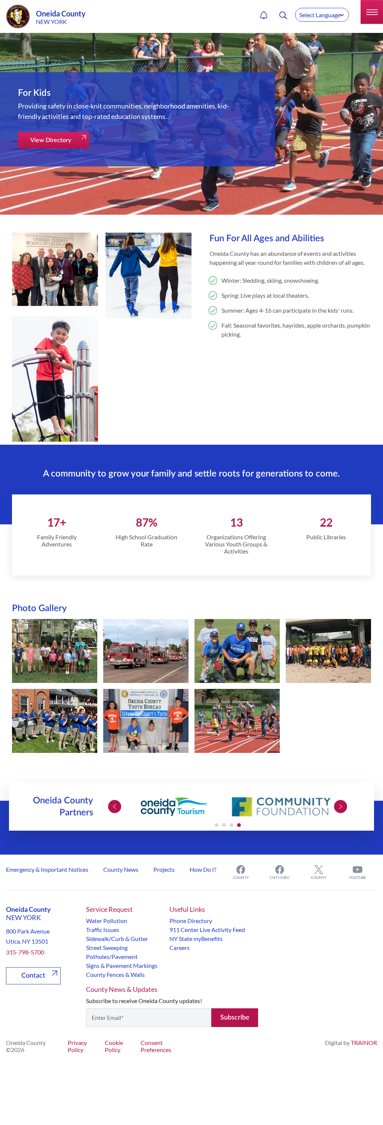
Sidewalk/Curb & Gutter (117, 938)
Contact (33, 975)
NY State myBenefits (196, 938)
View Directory (50, 140)
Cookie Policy (114, 1046)
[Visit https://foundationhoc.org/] (281, 807)
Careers (179, 947)
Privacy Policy (77, 1046)
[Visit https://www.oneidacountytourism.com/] (174, 807)
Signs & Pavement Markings (121, 965)
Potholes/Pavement (112, 956)
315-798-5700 (25, 952)
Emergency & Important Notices (47, 869)
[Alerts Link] (263, 15)
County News (120, 869)
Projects (164, 869)
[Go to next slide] (340, 806)
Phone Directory (190, 920)
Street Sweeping (107, 947)
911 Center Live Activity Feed (207, 929)
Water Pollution (106, 920)
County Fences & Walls (115, 974)
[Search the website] (283, 15)
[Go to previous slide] (114, 806)
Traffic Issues (102, 929)
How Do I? (203, 869)
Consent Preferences (156, 1046)
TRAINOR (364, 1042)
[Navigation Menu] (372, 12)
